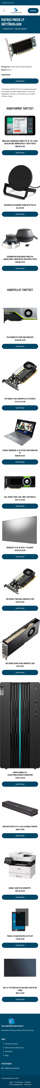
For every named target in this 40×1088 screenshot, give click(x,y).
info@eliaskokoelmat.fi (8, 3)
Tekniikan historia (11, 1044)
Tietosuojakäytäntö (16, 1084)
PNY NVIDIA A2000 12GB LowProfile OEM (20, 663)
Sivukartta (27, 1084)
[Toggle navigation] (3, 10)
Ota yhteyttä (19, 1082)
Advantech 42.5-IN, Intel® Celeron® (20, 547)
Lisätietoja (20, 81)
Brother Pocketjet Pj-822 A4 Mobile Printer (20, 826)
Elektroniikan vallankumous (14, 1048)
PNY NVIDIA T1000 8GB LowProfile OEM (20, 599)
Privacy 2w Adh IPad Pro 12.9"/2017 (20, 936)
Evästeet (28, 1082)
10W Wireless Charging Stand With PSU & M (20, 205)
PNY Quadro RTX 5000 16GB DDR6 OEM (20, 337)
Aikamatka (8, 1051)
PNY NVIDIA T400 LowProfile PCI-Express (20, 398)
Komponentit (8, 29)
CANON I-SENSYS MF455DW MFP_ (20, 888)
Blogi (7, 1055)
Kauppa (33, 11)
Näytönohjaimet (21, 29)
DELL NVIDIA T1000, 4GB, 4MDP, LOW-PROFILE (20, 497)
